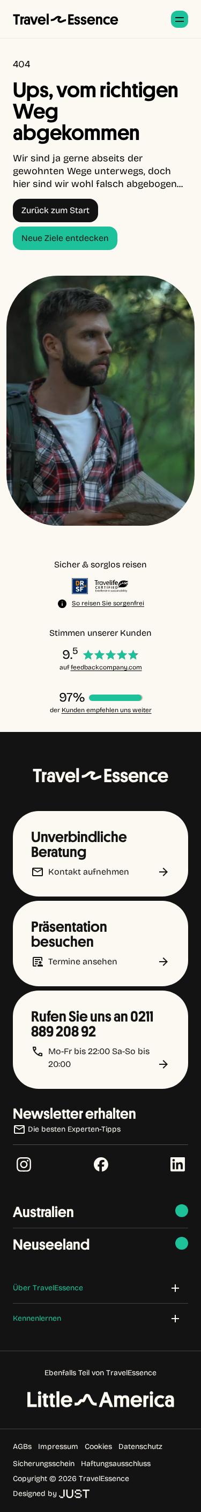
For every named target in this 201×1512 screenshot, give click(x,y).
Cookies (98, 1446)
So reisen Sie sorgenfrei (108, 603)
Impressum (58, 1446)
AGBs (22, 1446)
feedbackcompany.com (106, 667)
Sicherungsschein (44, 1463)
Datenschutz (140, 1446)
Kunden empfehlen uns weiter (107, 710)
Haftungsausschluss (116, 1463)
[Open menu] (179, 19)
